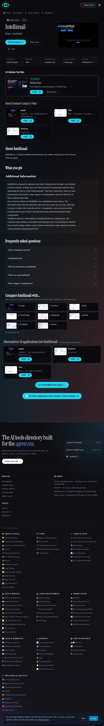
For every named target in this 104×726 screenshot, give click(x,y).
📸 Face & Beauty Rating (11, 557)
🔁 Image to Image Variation (12, 572)
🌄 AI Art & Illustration (10, 538)
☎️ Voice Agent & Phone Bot (81, 561)
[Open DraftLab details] (13, 131)
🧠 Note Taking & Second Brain (82, 609)
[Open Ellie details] (60, 113)
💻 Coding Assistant (43, 601)
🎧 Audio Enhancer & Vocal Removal (84, 542)
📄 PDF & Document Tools (11, 620)
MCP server (6, 516)
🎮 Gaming (6, 691)
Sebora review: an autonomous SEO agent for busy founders (76, 495)
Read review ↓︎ (35, 42)
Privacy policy (43, 720)
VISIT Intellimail (16, 42)
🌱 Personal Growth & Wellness (81, 613)
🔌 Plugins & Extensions (45, 613)
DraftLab (24, 129)
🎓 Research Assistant (78, 650)
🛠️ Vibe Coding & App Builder (47, 617)
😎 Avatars (5, 549)
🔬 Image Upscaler (8, 576)
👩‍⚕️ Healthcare (7, 699)
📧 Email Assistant (8, 650)
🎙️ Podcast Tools (77, 545)
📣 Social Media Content (11, 665)
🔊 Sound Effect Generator (80, 549)
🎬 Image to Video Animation (46, 538)
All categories (7, 481)
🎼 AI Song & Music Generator (81, 538)
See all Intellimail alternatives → (52, 385)
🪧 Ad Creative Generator (11, 642)
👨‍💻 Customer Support (43, 646)
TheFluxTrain (35, 82)
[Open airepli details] (13, 113)
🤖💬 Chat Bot (76, 642)
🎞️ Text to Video (42, 542)
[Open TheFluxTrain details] (17, 83)
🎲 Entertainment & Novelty (12, 687)
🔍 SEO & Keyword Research (12, 661)
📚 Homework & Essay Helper (12, 613)
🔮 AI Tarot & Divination (10, 680)
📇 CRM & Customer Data (11, 646)
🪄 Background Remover (11, 553)
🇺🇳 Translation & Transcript (80, 557)
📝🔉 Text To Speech (78, 553)
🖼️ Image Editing (8, 568)
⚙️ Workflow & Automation (80, 624)
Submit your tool (13, 461)
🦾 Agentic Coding (43, 598)
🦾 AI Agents (75, 598)
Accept (93, 718)
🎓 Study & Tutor (8, 710)
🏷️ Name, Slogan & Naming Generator (15, 617)
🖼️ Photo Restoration (9, 583)
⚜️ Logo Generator (8, 579)
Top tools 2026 (7, 492)
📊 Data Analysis (76, 646)
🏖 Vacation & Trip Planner (80, 620)
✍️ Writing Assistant (9, 632)
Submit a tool (7, 496)
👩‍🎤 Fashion (6, 561)
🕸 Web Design (41, 620)
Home (8, 13)
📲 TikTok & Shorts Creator (46, 545)
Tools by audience (8, 489)
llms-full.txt (6, 512)
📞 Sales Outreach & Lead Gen (12, 658)
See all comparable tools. (12, 332)
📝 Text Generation (8, 628)
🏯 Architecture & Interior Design (13, 545)
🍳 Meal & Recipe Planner (80, 601)
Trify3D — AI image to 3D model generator (70, 488)
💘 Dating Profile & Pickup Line (13, 683)
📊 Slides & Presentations (45, 669)
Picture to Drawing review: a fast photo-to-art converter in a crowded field (75, 483)
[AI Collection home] (6, 5)
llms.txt (4, 508)
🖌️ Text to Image (8, 587)
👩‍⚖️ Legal (39, 658)
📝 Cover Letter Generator (11, 609)
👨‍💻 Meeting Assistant (78, 605)
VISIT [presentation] (34, 92)
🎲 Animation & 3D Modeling (12, 542)
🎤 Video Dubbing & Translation (47, 549)
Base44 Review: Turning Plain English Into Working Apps (75, 491)
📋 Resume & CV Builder (45, 665)
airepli (23, 110)
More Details (52, 92)
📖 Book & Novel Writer (10, 601)
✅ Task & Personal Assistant (81, 617)
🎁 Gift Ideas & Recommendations (14, 695)
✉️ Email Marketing (9, 654)
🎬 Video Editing (42, 553)
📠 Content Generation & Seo (12, 605)
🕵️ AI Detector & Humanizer (12, 598)
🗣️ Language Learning (10, 702)
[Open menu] (99, 5)
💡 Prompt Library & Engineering (13, 624)
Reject (83, 718)
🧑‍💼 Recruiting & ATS (43, 661)
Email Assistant (33, 13)
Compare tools (7, 485)
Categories (19, 13)
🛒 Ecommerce (41, 650)
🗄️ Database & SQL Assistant (46, 605)
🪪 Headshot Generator (10, 564)
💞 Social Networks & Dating (12, 706)
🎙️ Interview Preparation (45, 654)
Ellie (70, 110)
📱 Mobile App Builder (44, 609)
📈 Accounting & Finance (45, 642)
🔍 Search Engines (77, 654)
